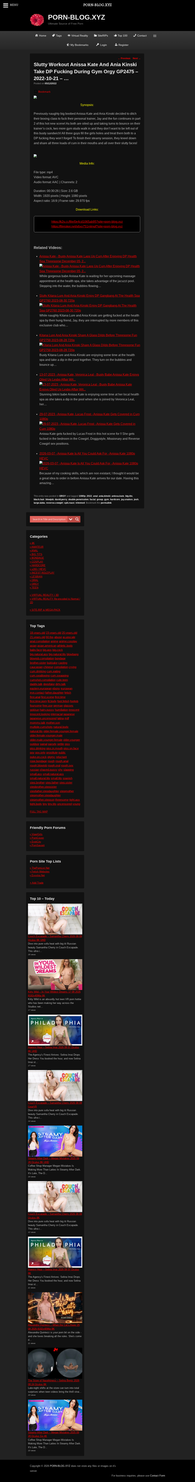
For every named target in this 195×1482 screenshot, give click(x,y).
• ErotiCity (35, 841)
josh (136, 499)
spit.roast (69, 503)
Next (137, 58)
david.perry (61, 499)
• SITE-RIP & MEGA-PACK (45, 609)
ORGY (62, 496)
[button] (42, 91)
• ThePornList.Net (40, 868)
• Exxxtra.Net (37, 875)
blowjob (50, 499)
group (100, 499)
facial (93, 499)
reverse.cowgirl (54, 503)
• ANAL (34, 550)
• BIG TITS (36, 554)
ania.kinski (104, 496)
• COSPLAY (36, 561)
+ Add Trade (36, 882)
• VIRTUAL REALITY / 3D (44, 595)
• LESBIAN (36, 576)
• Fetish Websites (40, 871)
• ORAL (34, 580)
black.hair (39, 499)
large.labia (39, 503)
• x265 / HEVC (38, 569)
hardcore (115, 499)
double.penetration (78, 499)
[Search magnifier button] (77, 519)
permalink (106, 503)
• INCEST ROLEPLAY (42, 572)
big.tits (129, 496)
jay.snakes (127, 499)
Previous (124, 58)
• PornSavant (37, 845)
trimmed (80, 503)
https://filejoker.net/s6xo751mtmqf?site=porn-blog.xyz (87, 226)
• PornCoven (37, 837)
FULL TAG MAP (39, 811)
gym (106, 499)
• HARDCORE (38, 565)
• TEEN (34, 587)
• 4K (32, 543)
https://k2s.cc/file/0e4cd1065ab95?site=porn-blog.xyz (87, 221)
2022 (89, 496)
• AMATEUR (36, 546)
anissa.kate (118, 496)
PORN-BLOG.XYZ (76, 17)
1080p (82, 496)
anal (95, 496)
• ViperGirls (36, 834)
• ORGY (34, 584)
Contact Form (157, 1475)
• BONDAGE (37, 558)
